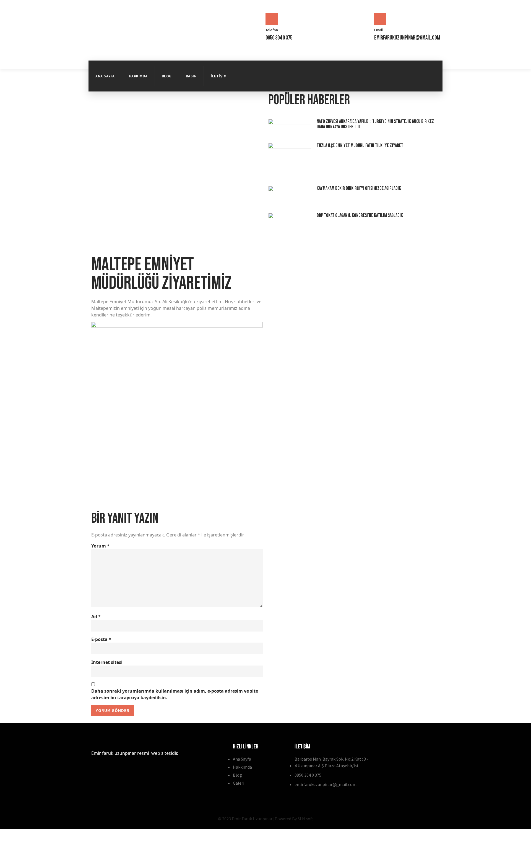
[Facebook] (407, 67)
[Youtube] (407, 83)
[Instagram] (427, 83)
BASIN (191, 76)
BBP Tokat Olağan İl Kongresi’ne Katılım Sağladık (360, 215)
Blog (167, 76)
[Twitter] (427, 67)
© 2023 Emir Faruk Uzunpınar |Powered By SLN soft (265, 818)
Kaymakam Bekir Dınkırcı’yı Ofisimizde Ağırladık (359, 188)
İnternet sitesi (107, 662)
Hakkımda (138, 76)
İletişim (219, 76)
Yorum (100, 546)
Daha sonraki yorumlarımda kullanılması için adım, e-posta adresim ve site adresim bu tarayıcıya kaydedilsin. (174, 694)
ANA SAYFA (105, 76)
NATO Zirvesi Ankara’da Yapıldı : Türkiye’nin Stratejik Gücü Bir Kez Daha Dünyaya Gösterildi (375, 124)
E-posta (101, 639)
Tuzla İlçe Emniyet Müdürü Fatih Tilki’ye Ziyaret (360, 145)
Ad (96, 617)
